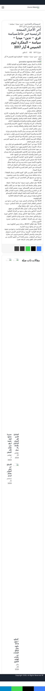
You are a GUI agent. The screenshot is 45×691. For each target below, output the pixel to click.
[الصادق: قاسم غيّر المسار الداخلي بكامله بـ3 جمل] (16, 260)
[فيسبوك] (39, 248)
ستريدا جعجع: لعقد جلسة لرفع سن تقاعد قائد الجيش (9, 443)
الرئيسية (38, 24)
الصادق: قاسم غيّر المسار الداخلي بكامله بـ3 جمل (16, 442)
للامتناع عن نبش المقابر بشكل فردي (9, 470)
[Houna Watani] (33, 7)
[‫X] (33, 248)
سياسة (12, 34)
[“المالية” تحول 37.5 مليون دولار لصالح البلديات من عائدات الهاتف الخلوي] (16, 465)
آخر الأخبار (31, 24)
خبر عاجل (23, 34)
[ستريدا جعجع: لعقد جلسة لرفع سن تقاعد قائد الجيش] (9, 260)
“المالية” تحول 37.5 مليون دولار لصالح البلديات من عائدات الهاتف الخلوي (16, 650)
